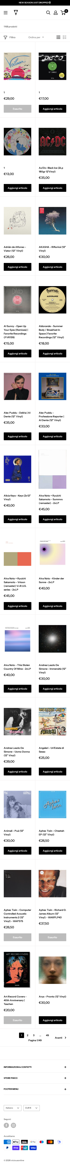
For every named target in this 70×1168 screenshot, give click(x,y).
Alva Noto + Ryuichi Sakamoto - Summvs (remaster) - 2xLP (51, 499)
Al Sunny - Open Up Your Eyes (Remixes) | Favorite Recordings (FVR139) (16, 332)
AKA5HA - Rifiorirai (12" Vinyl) (52, 248)
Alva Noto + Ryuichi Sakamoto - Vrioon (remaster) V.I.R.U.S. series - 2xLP (15, 584)
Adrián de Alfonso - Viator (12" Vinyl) (15, 248)
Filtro (12, 37)
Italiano (9, 1108)
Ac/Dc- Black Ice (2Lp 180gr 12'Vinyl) (51, 169)
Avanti (58, 1037)
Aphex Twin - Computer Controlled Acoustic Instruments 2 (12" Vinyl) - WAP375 (17, 915)
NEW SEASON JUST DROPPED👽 (35, 2)
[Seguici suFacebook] (6, 1125)
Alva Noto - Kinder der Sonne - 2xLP (51, 580)
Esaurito (17, 108)
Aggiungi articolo (52, 108)
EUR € (28, 1108)
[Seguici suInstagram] (13, 1125)
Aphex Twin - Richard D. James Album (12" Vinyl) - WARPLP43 (52, 913)
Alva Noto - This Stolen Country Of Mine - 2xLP (17, 667)
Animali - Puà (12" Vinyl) (14, 832)
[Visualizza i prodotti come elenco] (64, 37)
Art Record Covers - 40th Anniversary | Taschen (15, 1000)
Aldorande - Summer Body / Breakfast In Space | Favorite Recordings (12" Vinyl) (51, 332)
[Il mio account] (55, 13)
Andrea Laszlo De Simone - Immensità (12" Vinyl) (52, 669)
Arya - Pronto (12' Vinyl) (52, 996)
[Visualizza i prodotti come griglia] (58, 37)
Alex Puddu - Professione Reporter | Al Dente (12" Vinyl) (51, 416)
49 (47, 1035)
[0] (63, 12)
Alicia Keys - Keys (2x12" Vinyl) (17, 497)
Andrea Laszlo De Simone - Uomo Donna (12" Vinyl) (17, 751)
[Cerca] (48, 13)
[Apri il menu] (5, 12)
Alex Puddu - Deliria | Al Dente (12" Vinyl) (17, 414)
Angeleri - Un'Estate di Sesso (51, 749)
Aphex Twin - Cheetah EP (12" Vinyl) (51, 832)
